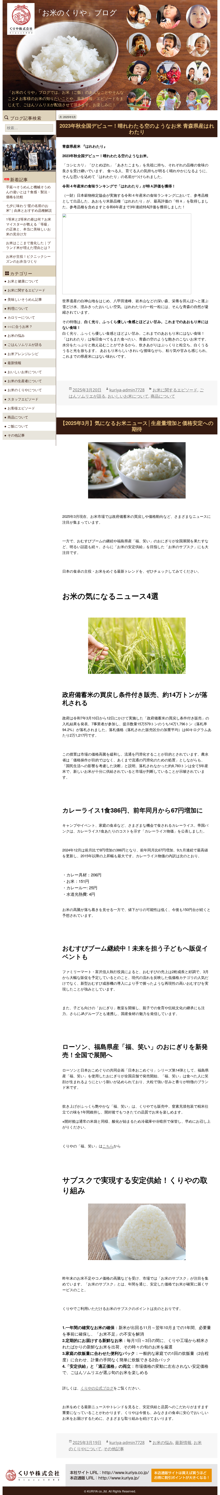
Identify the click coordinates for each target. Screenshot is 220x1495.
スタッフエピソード (23, 399)
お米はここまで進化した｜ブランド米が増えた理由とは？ (28, 245)
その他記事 (114, 1449)
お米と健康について (23, 281)
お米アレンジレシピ (23, 353)
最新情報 (183, 1442)
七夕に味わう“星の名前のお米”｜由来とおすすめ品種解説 (29, 208)
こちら (107, 1145)
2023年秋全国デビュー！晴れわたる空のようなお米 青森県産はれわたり (137, 128)
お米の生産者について (25, 380)
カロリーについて (21, 317)
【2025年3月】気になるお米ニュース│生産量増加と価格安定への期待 (137, 425)
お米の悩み (163, 1442)
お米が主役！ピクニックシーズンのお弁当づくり (28, 259)
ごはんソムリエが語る (25, 344)
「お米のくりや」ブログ (76, 12)
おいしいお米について (128, 396)
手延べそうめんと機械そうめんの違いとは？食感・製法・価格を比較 (28, 191)
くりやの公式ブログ (97, 1388)
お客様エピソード (21, 408)
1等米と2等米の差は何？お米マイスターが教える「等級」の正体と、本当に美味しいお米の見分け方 (28, 226)
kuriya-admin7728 (127, 390)
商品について (163, 396)
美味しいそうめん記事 (25, 299)
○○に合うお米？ (20, 326)
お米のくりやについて (25, 389)
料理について (18, 308)
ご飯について (18, 426)
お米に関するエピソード (175, 390)
